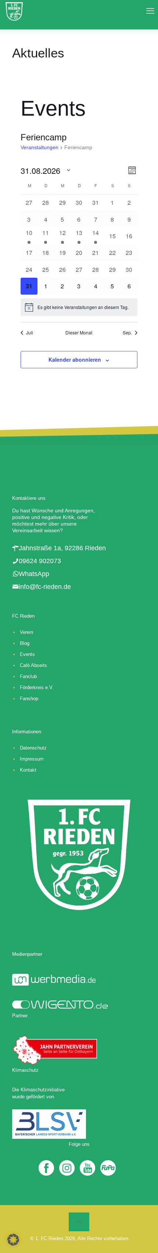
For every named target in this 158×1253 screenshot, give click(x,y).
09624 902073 (40, 561)
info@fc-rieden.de (45, 586)
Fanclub (28, 676)
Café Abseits (33, 665)
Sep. (127, 333)
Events (27, 654)
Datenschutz (33, 748)
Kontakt (28, 770)
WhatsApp (34, 574)
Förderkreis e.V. (37, 687)
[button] (13, 1239)
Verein (26, 632)
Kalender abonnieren (75, 359)
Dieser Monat (78, 333)
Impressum (32, 759)
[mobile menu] (148, 11)
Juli (29, 333)
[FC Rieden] (14, 11)
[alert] (79, 307)
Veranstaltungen (39, 147)
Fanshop (29, 698)
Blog (24, 643)
